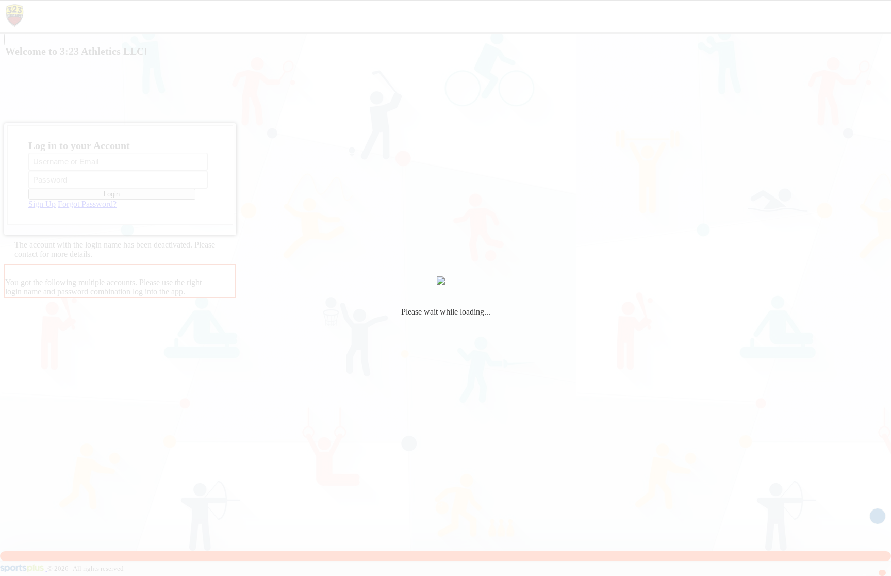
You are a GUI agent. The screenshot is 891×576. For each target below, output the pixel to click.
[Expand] (4, 39)
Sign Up (42, 204)
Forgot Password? (87, 204)
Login (112, 194)
